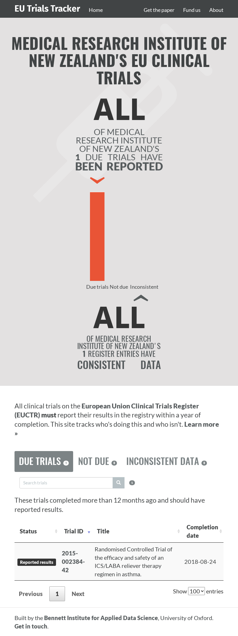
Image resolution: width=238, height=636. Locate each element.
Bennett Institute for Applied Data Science (101, 617)
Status (28, 531)
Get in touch (31, 626)
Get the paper (159, 10)
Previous (31, 593)
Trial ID (73, 531)
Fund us (192, 10)
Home (96, 10)
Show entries (198, 591)
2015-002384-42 (73, 561)
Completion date (202, 531)
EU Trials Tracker (47, 8)
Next (78, 593)
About (216, 10)
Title (103, 531)
